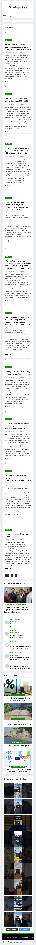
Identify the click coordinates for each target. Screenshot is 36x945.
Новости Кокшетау (9, 604)
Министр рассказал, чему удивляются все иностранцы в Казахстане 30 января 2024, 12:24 (18, 47)
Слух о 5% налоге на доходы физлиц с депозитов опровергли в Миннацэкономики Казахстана (20, 668)
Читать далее (8, 81)
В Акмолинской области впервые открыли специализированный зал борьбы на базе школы (16, 609)
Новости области (21, 604)
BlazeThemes (29, 937)
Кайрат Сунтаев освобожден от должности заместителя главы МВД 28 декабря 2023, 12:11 (17, 150)
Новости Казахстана (16, 664)
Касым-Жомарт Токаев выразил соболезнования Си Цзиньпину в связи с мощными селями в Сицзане (18, 724)
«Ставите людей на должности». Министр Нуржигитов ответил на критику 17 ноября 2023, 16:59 (17, 426)
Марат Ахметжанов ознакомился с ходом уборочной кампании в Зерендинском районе (20, 648)
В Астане (8, 40)
